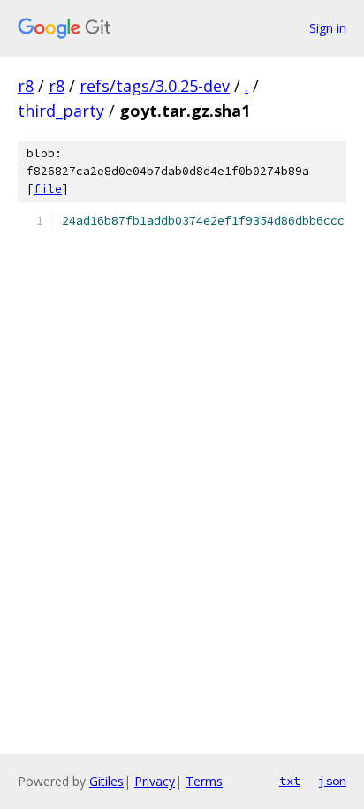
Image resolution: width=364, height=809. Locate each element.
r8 (26, 85)
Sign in (327, 27)
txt (289, 781)
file (48, 188)
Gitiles (106, 781)
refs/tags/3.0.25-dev (155, 85)
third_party (61, 110)
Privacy (154, 781)
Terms (204, 781)
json (332, 781)
